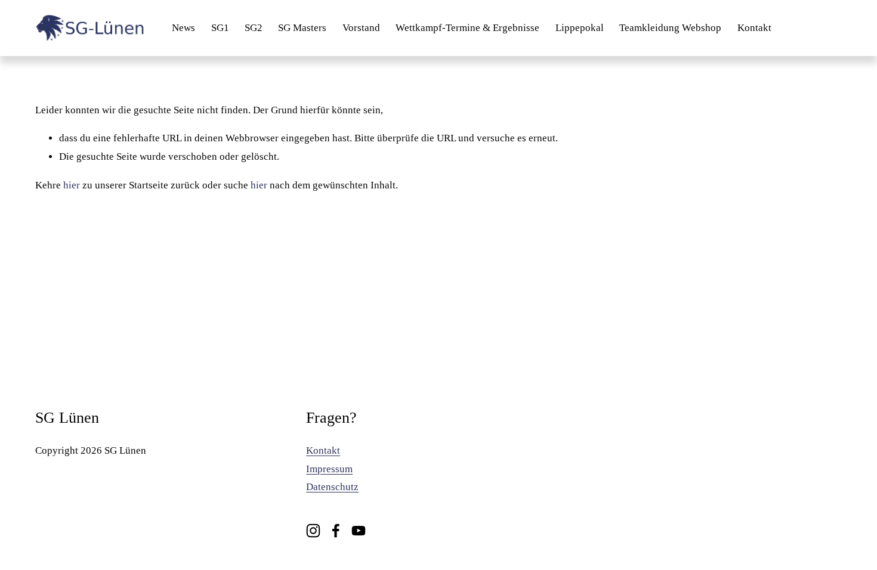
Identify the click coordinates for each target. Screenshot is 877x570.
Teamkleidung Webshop (670, 27)
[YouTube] (358, 530)
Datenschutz (332, 486)
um (346, 469)
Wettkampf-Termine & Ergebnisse (467, 27)
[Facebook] (336, 530)
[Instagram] (313, 530)
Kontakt (754, 27)
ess (332, 469)
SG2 (254, 27)
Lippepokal (579, 27)
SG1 (220, 27)
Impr (316, 469)
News (183, 27)
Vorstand (361, 27)
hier (71, 185)
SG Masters (302, 27)
